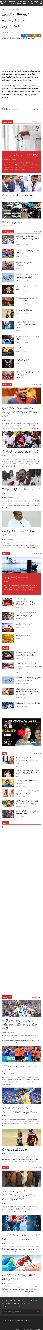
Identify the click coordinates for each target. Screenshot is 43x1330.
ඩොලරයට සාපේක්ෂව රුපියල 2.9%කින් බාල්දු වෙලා (27, 614)
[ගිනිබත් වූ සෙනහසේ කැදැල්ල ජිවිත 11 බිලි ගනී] (8, 301)
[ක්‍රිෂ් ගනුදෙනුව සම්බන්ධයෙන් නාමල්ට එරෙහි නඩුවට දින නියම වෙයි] (21, 396)
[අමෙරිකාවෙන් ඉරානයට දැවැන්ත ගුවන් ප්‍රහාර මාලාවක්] (8, 277)
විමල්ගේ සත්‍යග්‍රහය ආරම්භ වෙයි (20, 451)
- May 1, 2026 (23, 618)
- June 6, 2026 (10, 1203)
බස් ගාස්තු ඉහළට (12, 222)
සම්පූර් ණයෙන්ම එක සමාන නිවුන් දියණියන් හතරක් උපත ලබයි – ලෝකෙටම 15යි (27, 692)
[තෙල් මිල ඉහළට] (8, 351)
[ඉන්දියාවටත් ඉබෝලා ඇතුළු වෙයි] (8, 705)
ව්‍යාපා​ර (6, 553)
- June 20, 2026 (11, 1115)
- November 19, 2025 (12, 497)
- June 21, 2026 (24, 256)
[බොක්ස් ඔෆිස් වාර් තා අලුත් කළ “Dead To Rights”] (8, 814)
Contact (37, 1329)
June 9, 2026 (19, 766)
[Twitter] (27, 35)
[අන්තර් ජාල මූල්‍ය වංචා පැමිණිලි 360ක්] (8, 339)
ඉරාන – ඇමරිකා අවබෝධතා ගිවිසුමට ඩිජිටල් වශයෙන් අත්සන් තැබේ (28, 666)
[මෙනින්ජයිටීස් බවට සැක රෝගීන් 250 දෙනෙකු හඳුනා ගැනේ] (8, 325)
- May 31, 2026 (24, 697)
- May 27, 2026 (24, 706)
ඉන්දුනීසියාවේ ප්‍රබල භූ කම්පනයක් (24, 263)
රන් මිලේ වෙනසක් (23, 635)
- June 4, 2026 (24, 304)
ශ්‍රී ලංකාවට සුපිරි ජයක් (24, 310)
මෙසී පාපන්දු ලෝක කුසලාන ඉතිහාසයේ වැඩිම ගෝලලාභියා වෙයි (27, 239)
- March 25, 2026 (24, 627)
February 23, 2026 (20, 786)
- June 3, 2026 (24, 330)
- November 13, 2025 (12, 539)
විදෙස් (5, 648)
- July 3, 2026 (12, 159)
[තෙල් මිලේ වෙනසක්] (21, 565)
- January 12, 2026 (12, 455)
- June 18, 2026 (24, 672)
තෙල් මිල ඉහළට (22, 348)
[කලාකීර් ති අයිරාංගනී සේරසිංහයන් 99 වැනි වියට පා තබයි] (8, 760)
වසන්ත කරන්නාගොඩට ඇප (18, 195)
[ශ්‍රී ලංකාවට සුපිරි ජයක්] (8, 313)
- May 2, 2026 (10, 1283)
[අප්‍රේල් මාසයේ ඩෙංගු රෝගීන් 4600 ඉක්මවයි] (21, 1263)
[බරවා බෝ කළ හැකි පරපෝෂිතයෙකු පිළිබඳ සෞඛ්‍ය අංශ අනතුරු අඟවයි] (21, 1179)
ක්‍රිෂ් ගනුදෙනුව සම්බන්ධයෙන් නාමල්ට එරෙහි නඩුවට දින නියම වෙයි (20, 412)
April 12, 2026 (19, 776)
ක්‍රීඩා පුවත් (7, 997)
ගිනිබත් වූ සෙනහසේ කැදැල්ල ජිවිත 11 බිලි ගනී (27, 299)
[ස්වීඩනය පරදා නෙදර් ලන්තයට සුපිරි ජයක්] (8, 253)
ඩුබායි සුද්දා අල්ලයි (22, 360)
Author (6, 159)
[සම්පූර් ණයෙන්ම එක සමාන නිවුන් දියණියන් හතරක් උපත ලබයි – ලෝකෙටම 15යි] (8, 691)
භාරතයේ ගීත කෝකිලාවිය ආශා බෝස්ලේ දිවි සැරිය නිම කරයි (27, 771)
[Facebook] (23, 35)
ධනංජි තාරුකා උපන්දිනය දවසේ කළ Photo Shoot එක (28, 792)
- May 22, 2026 (24, 607)
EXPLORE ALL (36, 122)
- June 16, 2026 (24, 268)
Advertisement (27, 1329)
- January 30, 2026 (25, 638)
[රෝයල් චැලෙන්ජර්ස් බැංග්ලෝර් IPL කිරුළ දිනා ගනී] (8, 375)
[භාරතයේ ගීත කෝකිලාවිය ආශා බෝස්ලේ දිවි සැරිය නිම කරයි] (8, 773)
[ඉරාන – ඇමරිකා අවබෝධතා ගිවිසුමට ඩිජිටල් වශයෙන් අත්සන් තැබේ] (8, 666)
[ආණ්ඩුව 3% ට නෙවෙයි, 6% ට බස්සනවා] (21, 519)
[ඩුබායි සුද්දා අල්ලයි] (8, 363)
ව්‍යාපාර (5, 617)
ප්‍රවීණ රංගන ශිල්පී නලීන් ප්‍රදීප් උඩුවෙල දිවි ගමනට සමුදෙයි (27, 802)
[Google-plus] (31, 35)
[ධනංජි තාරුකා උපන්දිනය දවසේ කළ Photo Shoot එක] (8, 793)
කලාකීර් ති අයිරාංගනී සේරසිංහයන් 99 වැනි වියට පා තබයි (27, 760)
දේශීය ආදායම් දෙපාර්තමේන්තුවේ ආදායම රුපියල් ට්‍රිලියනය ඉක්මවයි (26, 601)
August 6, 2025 (20, 817)
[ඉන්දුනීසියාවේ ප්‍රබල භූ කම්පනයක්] (8, 265)
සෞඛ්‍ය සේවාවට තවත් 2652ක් (21, 155)
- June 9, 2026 (24, 292)
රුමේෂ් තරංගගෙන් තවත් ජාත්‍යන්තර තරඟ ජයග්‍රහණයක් (19, 1110)
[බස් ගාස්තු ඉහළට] (21, 210)
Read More (31, 169)
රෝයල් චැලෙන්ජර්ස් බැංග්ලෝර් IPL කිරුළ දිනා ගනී (27, 373)
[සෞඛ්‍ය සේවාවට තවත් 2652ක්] (21, 138)
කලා (5, 753)
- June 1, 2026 (24, 363)
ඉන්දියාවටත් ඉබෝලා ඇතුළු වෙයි (28, 703)
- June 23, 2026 (24, 244)
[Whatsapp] (35, 35)
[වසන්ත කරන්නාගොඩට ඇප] (21, 183)
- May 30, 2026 (11, 420)
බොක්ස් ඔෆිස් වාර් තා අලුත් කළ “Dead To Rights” (27, 812)
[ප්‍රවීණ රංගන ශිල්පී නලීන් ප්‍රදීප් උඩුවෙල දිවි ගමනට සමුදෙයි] (8, 803)
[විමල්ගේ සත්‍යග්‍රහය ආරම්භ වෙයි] (21, 439)
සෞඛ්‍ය (5, 1167)
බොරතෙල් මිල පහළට (24, 624)
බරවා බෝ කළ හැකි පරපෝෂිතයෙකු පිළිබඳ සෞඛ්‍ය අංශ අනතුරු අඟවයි (19, 1195)
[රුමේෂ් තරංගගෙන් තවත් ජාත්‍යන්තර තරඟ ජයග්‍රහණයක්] (21, 1096)
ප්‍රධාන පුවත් (7, 122)
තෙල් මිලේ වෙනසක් (16, 577)
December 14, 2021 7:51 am (10, 32)
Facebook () (37, 109)
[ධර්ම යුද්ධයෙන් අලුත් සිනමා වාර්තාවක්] (8, 783)
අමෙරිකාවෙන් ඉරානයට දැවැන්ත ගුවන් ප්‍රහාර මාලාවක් (28, 275)
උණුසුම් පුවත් (8, 231)
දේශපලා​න (7, 384)
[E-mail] (39, 35)
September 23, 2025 (21, 806)
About (18, 1329)
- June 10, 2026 (24, 280)
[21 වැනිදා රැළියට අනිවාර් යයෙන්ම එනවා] (21, 477)
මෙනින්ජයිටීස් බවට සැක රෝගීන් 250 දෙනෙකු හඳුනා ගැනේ (26, 324)
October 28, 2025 (20, 796)
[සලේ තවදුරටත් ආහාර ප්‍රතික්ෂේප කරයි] (8, 289)
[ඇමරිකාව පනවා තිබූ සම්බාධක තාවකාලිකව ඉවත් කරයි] (8, 655)
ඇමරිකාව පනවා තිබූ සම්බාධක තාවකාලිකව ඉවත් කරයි (27, 653)
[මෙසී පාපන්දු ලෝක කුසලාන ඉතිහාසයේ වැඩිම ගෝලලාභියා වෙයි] (8, 239)
